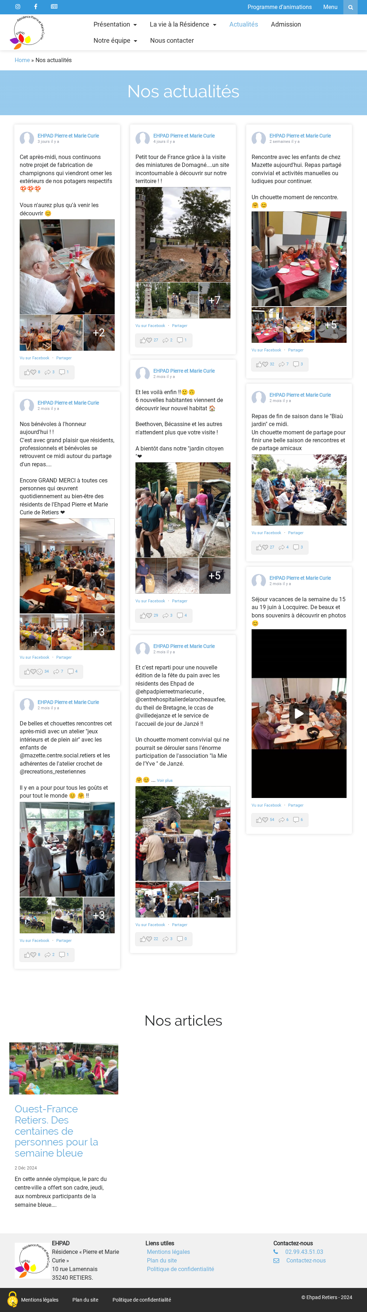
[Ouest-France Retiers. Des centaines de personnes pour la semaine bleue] (63, 1068)
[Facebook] (35, 7)
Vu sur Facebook (35, 358)
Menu (330, 7)
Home (22, 60)
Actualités (243, 24)
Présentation (113, 24)
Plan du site (162, 1260)
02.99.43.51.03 (304, 1251)
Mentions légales (168, 1251)
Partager (64, 358)
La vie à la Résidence (180, 24)
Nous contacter (172, 40)
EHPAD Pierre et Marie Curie (68, 136)
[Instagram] (18, 7)
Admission (286, 24)
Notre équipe (113, 40)
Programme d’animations (280, 7)
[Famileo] (54, 7)
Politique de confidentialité (180, 1269)
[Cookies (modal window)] (12, 1300)
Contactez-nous (306, 1260)
